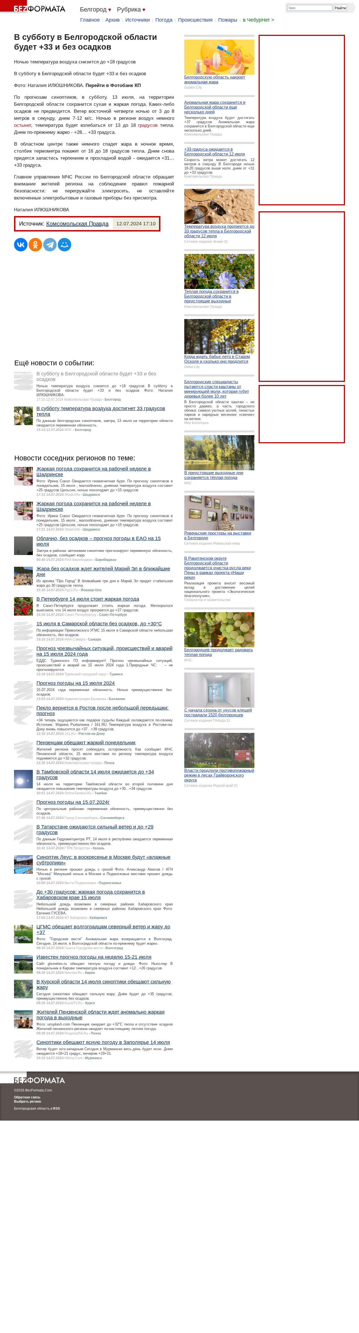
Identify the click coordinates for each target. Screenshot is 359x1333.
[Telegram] (50, 244)
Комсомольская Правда (77, 224)
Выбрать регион (27, 1101)
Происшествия (195, 20)
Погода (163, 20)
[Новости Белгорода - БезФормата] (33, 7)
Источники (137, 20)
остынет (22, 125)
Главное (90, 20)
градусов (148, 125)
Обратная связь (27, 1097)
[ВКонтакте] (20, 244)
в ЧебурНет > (258, 20)
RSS (56, 1109)
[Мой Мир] (64, 244)
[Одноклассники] (35, 244)
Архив (112, 20)
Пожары (227, 20)
